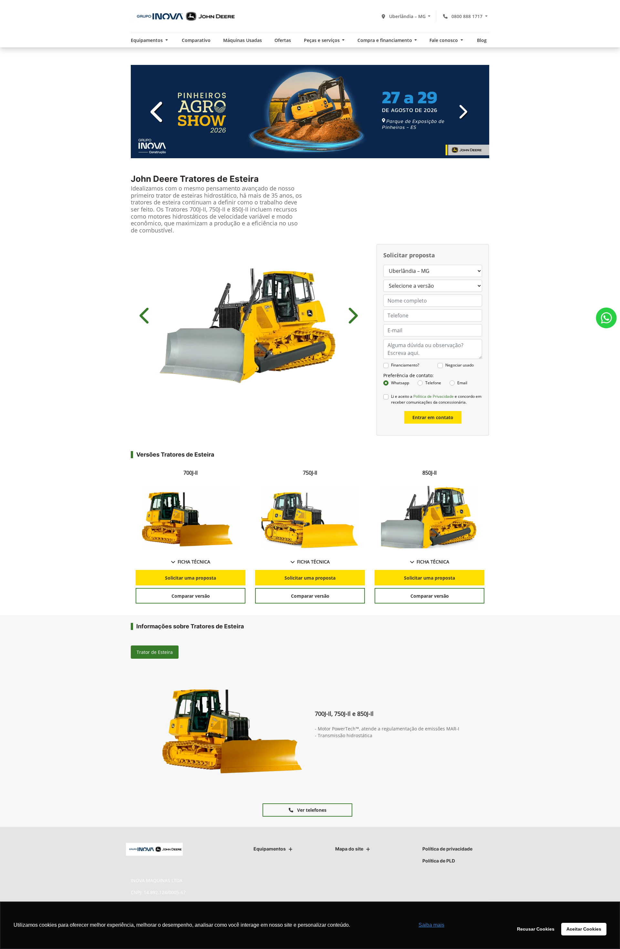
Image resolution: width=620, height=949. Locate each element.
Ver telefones (311, 810)
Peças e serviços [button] (322, 40)
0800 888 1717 (467, 16)
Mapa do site (349, 848)
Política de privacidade (447, 848)
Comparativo (196, 40)
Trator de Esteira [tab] (155, 652)
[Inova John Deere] (184, 16)
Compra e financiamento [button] (385, 40)
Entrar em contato (432, 417)
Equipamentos (269, 848)
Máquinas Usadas (242, 40)
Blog (482, 40)
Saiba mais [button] (431, 925)
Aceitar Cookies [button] (583, 929)
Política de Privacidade (433, 396)
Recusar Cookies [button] (535, 929)
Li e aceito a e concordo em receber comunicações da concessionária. (436, 399)
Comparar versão (190, 596)
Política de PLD (438, 860)
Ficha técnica (194, 562)
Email (462, 383)
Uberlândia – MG (407, 16)
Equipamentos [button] (147, 40)
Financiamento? (405, 365)
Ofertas (282, 40)
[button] (158, 111)
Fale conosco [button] (444, 40)
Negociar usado (459, 365)
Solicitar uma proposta (190, 578)
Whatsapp (400, 383)
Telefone (433, 383)
